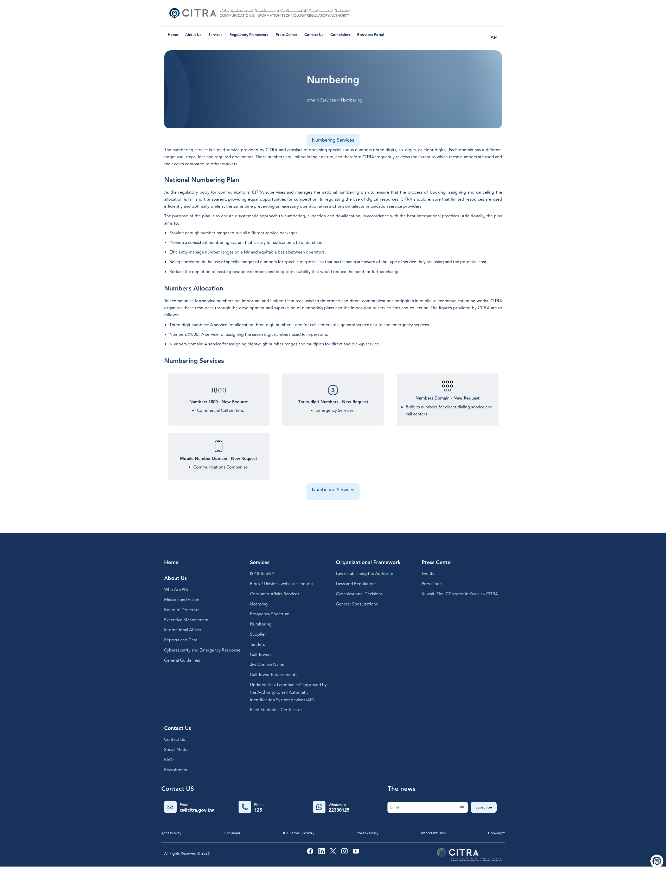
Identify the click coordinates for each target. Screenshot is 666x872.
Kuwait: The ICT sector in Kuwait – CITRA (460, 594)
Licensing (259, 604)
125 (258, 810)
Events (428, 574)
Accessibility (171, 833)
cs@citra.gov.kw (197, 810)
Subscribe (484, 807)
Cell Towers (261, 655)
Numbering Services (333, 140)
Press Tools (432, 584)
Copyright (496, 833)
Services (215, 35)
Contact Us (313, 35)
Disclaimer (232, 833)
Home (173, 35)
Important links (433, 833)
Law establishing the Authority (364, 574)
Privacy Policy (368, 833)
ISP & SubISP (262, 574)
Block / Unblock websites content (281, 584)
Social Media (176, 750)
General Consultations (357, 604)
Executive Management (186, 620)
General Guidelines (182, 660)
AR (493, 37)
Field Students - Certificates (276, 710)
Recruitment (176, 770)
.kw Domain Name (267, 664)
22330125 (339, 810)
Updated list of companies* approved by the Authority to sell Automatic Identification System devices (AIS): (288, 692)
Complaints (340, 35)
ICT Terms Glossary (298, 833)
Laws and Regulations (356, 584)
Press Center (286, 35)
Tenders (257, 644)
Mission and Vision (181, 600)
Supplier (258, 634)
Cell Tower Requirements (273, 675)
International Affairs (182, 630)
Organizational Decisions (359, 594)
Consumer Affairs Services (274, 594)
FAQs (169, 760)
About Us (193, 35)
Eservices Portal (370, 35)
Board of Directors (181, 610)
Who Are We (176, 589)
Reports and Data (180, 640)
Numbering (261, 624)
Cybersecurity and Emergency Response (202, 650)
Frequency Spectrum (270, 614)
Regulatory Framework (248, 35)
